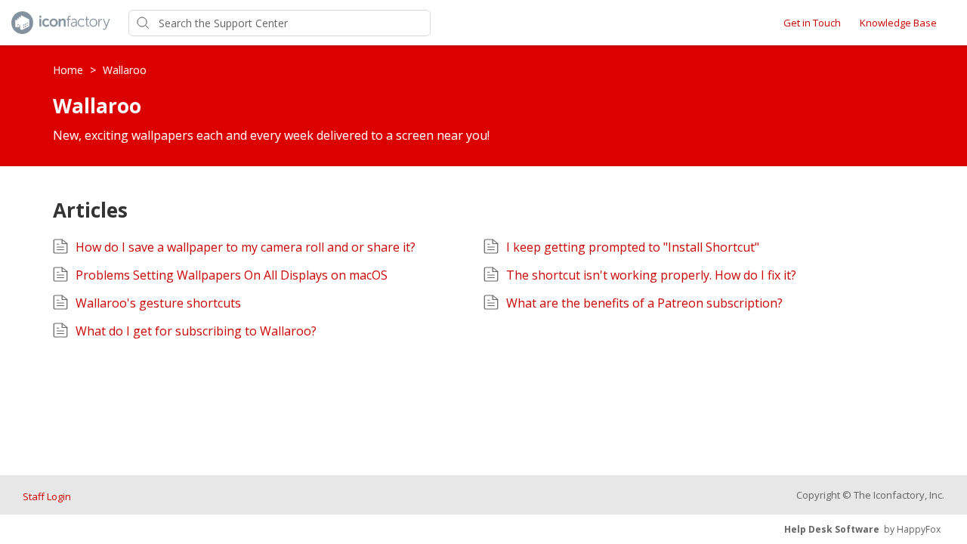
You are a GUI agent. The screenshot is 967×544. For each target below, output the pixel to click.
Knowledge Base (898, 22)
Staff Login (47, 496)
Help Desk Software (831, 529)
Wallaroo (125, 70)
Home (69, 70)
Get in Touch (812, 22)
